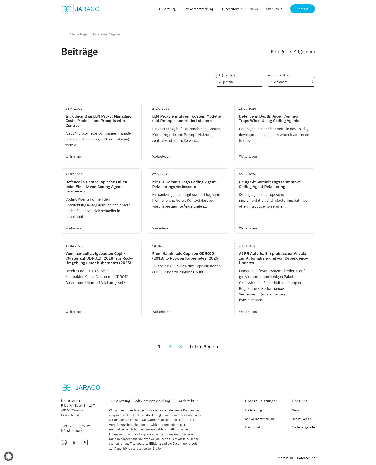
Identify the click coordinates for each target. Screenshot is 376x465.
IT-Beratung (167, 9)
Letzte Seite (202, 346)
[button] (8, 456)
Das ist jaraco (301, 419)
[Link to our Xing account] (85, 442)
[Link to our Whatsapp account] (64, 442)
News (254, 9)
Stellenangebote (303, 427)
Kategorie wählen (226, 75)
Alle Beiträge (79, 34)
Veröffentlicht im (278, 75)
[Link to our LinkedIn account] (74, 442)
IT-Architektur (232, 9)
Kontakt (302, 9)
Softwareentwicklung (198, 9)
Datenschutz (306, 458)
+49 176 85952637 (75, 426)
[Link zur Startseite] (80, 9)
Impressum (285, 458)
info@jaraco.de (71, 431)
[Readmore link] (101, 132)
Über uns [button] (272, 9)
